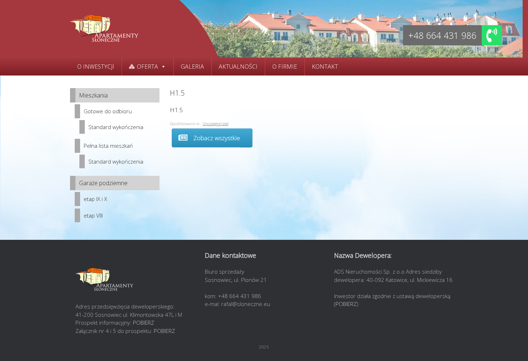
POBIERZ (143, 322)
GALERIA (192, 66)
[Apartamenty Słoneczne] (104, 28)
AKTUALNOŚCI (238, 66)
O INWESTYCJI (95, 66)
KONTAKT (325, 66)
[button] (492, 35)
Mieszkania (93, 95)
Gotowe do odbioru (108, 111)
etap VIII (93, 215)
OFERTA (147, 66)
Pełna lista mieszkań (108, 145)
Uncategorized (215, 123)
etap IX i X (95, 198)
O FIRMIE (284, 66)
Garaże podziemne (103, 183)
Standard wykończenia (115, 127)
